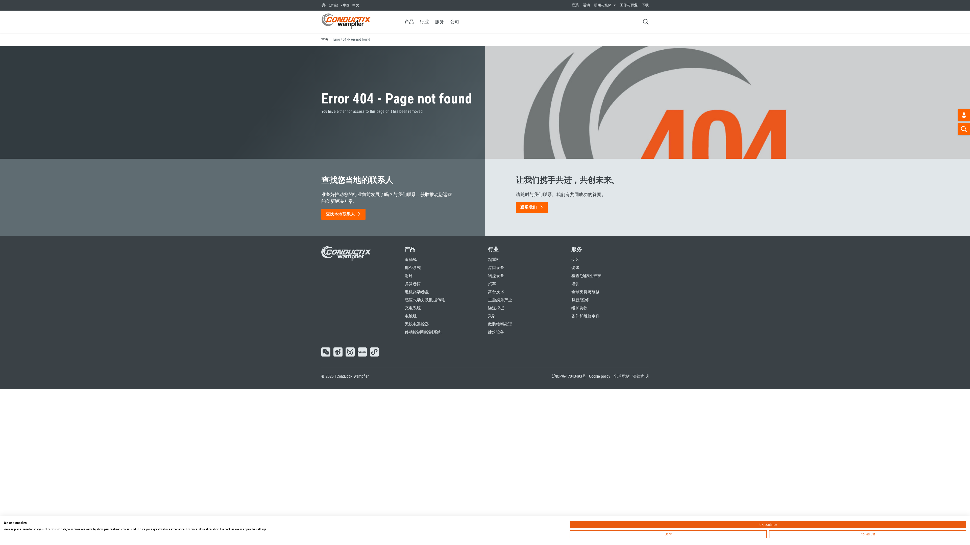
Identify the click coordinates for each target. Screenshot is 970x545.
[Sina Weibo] (338, 352)
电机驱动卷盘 (417, 291)
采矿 (492, 316)
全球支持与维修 (585, 291)
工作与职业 (629, 5)
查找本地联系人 (340, 214)
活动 (586, 5)
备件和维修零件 (585, 316)
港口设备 (496, 267)
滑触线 (411, 259)
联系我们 (528, 207)
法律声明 (641, 376)
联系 (575, 5)
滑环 (409, 275)
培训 (575, 283)
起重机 (494, 259)
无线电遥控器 (417, 324)
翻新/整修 (580, 299)
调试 (575, 267)
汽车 (492, 283)
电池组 (411, 316)
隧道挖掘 (496, 308)
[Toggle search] (646, 22)
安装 (575, 259)
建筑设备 (496, 332)
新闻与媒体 (603, 5)
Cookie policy (599, 376)
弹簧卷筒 (413, 283)
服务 (439, 21)
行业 (424, 21)
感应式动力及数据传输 (425, 299)
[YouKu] (362, 352)
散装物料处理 (500, 324)
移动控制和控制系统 (423, 332)
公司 (454, 21)
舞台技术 (496, 291)
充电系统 (413, 308)
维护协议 (579, 308)
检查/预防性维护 (586, 275)
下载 (645, 5)
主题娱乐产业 (500, 299)
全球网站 (621, 376)
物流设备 (496, 275)
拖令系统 (413, 267)
